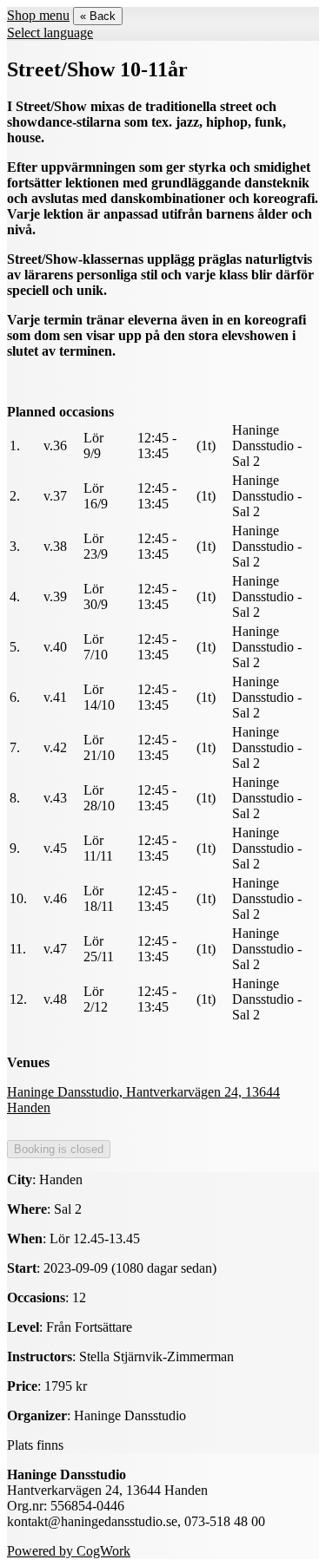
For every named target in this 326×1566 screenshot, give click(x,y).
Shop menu (38, 15)
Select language (50, 32)
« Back (98, 16)
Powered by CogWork (68, 1550)
